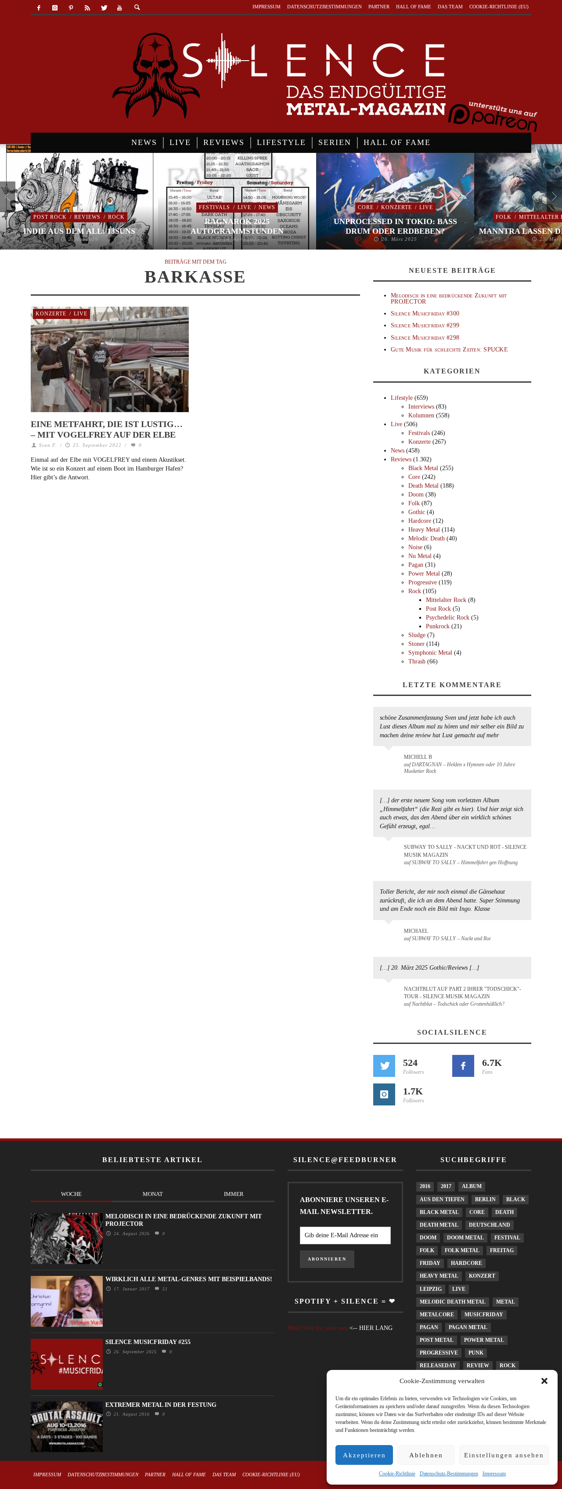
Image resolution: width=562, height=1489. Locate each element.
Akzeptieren (364, 1455)
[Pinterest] (71, 8)
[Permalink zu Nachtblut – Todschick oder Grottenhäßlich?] (390, 994)
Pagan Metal (468, 1327)
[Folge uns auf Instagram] (384, 1094)
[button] (544, 1381)
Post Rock (50, 217)
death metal (439, 1225)
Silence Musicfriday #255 (148, 1342)
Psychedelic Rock (447, 617)
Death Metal (423, 485)
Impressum (494, 1474)
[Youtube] (120, 8)
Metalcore (437, 1314)
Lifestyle (402, 398)
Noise (415, 547)
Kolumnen (421, 415)
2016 (425, 1186)
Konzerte (396, 207)
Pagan (415, 565)
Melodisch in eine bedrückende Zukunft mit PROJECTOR (449, 298)
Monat (153, 1194)
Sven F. (48, 445)
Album (472, 1186)
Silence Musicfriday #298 (425, 337)
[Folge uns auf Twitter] (384, 1066)
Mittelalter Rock (446, 600)
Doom (416, 494)
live (458, 1289)
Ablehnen (426, 1455)
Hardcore (419, 521)
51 (164, 1288)
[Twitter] (103, 8)
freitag (502, 1250)
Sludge (416, 635)
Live (244, 207)
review (478, 1365)
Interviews (421, 406)
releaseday (438, 1365)
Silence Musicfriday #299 (425, 325)
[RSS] (87, 8)
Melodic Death (426, 538)
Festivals (214, 207)
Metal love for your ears (318, 1328)
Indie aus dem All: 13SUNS (79, 231)
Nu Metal (420, 556)
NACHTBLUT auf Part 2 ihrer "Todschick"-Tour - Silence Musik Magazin (462, 993)
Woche (71, 1194)
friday (430, 1263)
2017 (446, 1186)
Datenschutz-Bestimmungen (449, 1474)
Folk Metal (462, 1250)
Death (504, 1212)
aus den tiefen (442, 1199)
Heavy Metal (424, 529)
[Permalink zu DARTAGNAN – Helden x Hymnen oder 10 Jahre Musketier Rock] (390, 761)
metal (505, 1302)
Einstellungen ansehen (504, 1455)
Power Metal (424, 573)
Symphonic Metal (430, 652)
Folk (504, 217)
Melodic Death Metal (453, 1302)
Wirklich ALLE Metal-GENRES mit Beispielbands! (188, 1279)
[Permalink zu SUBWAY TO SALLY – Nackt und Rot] (390, 935)
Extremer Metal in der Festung (160, 1405)
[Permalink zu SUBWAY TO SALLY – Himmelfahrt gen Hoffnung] (390, 852)
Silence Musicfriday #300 (425, 313)
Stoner (416, 644)
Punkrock (438, 626)
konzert (482, 1276)
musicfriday (484, 1314)
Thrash (416, 661)
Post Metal (437, 1340)
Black (515, 1199)
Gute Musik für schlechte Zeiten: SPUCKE (449, 349)
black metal (439, 1212)
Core (366, 207)
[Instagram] (55, 8)
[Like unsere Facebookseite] (463, 1066)
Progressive (422, 582)
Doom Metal (465, 1238)
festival (507, 1238)
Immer (234, 1194)
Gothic (416, 512)
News (267, 207)
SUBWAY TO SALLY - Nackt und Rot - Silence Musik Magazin (465, 851)
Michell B (418, 757)
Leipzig (431, 1289)
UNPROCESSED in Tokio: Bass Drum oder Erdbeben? (395, 226)
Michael (416, 931)
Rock (116, 217)
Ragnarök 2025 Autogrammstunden (237, 226)
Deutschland (489, 1225)
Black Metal (423, 468)
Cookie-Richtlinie (397, 1474)
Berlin (485, 1199)
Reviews (87, 217)
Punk (475, 1353)
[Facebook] (39, 8)
